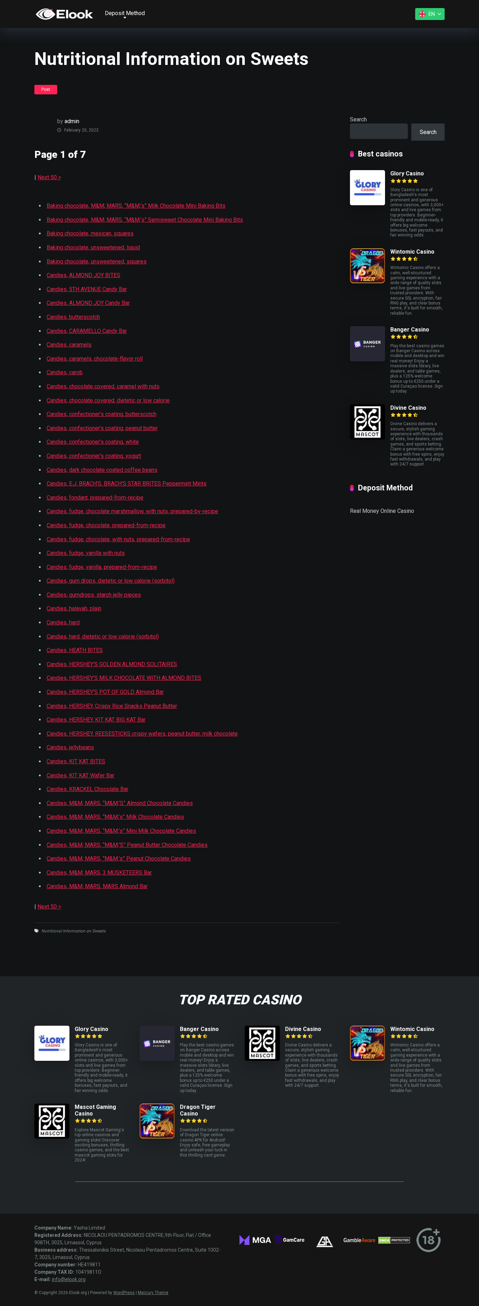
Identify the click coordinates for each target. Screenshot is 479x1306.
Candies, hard (63, 622)
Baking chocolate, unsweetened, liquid (93, 247)
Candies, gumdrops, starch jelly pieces (94, 594)
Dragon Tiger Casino (198, 1110)
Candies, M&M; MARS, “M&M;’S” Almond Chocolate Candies (120, 803)
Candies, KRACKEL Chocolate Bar (87, 789)
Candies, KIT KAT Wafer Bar (80, 775)
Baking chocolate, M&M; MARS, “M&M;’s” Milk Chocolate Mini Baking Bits (136, 205)
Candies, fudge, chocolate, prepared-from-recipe (106, 525)
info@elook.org (69, 1279)
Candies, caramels (69, 344)
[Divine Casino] (367, 437)
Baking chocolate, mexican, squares (90, 233)
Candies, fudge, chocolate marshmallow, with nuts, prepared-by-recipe (132, 511)
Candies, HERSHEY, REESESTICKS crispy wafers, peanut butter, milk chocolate (142, 733)
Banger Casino (409, 329)
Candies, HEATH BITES (75, 650)
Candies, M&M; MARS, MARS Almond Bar (97, 886)
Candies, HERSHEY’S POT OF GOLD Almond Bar (105, 692)
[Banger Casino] (367, 359)
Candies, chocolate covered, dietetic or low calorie (108, 400)
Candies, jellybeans (70, 747)
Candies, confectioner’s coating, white (93, 441)
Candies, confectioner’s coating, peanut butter (102, 428)
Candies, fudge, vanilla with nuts (86, 553)
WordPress (124, 1292)
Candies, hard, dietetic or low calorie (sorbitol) (103, 636)
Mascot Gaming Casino (95, 1110)
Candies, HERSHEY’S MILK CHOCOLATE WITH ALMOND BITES (124, 678)
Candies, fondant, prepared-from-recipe (95, 497)
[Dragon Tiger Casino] (157, 1136)
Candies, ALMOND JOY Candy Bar (88, 303)
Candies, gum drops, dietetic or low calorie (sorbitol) (111, 580)
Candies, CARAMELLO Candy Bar (87, 331)
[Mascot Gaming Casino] (51, 1136)
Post (45, 89)
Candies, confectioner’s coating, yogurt (94, 456)
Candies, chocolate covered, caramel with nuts (103, 386)
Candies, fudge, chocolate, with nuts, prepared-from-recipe (118, 539)
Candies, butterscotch (73, 317)
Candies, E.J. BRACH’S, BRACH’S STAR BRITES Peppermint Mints (127, 483)
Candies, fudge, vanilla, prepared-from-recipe (102, 567)
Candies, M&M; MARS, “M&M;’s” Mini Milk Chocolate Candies (121, 831)
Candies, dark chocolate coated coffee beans (102, 470)
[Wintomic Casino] (367, 281)
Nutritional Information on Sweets (73, 931)
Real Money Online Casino (382, 511)
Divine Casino (408, 407)
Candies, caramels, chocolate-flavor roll (95, 358)
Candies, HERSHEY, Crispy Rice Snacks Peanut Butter (112, 706)
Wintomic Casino (412, 251)
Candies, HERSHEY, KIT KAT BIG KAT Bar (96, 719)
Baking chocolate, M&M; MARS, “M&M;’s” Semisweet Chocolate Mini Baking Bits (145, 219)
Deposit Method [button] (125, 13)
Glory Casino (407, 173)
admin (72, 121)
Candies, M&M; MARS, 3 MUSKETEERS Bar (99, 872)
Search (358, 119)
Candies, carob (65, 372)
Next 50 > (49, 177)
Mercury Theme (153, 1292)
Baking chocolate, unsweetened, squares (97, 261)
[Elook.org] (64, 14)
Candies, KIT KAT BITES (76, 761)
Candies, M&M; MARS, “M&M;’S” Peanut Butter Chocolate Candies (127, 845)
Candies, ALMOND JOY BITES (83, 275)
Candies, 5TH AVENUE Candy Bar (87, 289)
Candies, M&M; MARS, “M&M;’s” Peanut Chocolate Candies (119, 858)
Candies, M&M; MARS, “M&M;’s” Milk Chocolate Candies (115, 816)
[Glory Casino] (367, 203)
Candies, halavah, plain (74, 608)
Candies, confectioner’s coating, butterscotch (101, 414)
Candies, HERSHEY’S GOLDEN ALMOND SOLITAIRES (112, 664)
